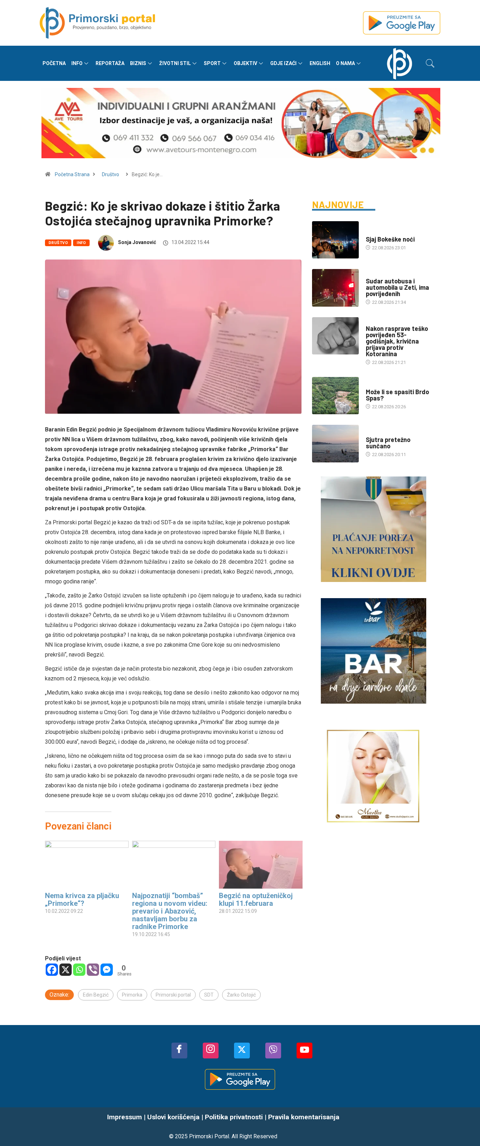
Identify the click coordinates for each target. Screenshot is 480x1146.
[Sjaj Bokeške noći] (335, 239)
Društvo (110, 174)
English (320, 63)
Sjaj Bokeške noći (390, 239)
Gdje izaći (283, 63)
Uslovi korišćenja (173, 1117)
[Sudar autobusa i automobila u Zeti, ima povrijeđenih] (335, 287)
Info (77, 63)
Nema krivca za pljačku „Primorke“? (82, 899)
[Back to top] (464, 1126)
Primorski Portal (209, 1136)
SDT (209, 995)
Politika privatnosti (234, 1117)
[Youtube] (304, 1050)
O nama (345, 63)
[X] (65, 969)
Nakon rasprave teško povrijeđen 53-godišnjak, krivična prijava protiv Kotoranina (397, 341)
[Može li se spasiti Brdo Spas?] (335, 395)
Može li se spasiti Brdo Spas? (397, 395)
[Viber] (93, 969)
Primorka (132, 995)
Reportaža (110, 63)
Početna (54, 63)
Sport (212, 63)
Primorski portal (173, 995)
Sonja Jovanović (137, 242)
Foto (371, 232)
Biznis (138, 63)
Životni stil (175, 63)
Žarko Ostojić (241, 995)
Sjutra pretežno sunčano (388, 443)
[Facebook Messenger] (106, 969)
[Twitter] (242, 1050)
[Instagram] (211, 1050)
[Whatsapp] (79, 969)
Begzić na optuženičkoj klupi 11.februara (256, 899)
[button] (430, 63)
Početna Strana (72, 174)
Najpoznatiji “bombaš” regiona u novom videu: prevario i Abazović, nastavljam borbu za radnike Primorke (169, 911)
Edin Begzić (96, 995)
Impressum (124, 1117)
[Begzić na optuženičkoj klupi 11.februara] (261, 865)
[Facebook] (52, 969)
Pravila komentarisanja (303, 1117)
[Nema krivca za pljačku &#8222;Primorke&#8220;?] (87, 865)
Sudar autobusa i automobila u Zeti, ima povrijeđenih (397, 287)
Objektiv (245, 63)
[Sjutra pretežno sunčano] (335, 443)
